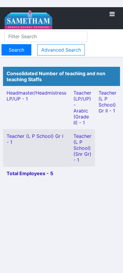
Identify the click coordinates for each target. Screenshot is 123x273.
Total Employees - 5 (30, 173)
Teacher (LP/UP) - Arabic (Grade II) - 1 (82, 108)
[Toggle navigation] (112, 14)
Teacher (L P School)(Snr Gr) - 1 (82, 148)
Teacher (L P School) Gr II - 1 (107, 102)
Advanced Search (61, 50)
